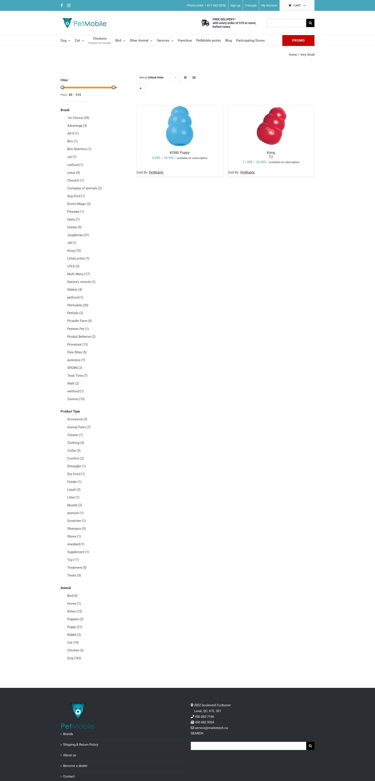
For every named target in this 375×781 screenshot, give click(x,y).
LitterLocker (78, 258)
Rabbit (74, 635)
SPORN (74, 368)
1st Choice (78, 118)
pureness (76, 360)
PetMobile (156, 172)
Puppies (75, 619)
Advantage (77, 126)
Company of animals (84, 188)
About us (69, 755)
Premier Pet (78, 329)
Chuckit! (75, 180)
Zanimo (76, 399)
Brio (72, 141)
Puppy (74, 627)
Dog (74, 658)
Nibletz (74, 290)
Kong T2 (271, 155)
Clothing (75, 443)
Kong (74, 251)
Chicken (75, 650)
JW (71, 243)
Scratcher (76, 521)
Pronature (77, 344)
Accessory (77, 419)
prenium (75, 513)
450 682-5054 (204, 722)
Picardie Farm (79, 321)
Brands (68, 734)
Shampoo (76, 529)
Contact (69, 776)
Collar (74, 451)
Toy (73, 560)
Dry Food (76, 474)
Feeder (74, 482)
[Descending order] (140, 88)
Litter (73, 497)
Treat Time (77, 376)
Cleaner (75, 435)
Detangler (76, 466)
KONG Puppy (180, 153)
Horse (74, 604)
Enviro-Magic (79, 204)
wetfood (75, 391)
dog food (76, 196)
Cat (73, 643)
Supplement (78, 552)
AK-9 (73, 133)
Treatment (77, 568)
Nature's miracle (81, 282)
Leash (74, 490)
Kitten (74, 611)
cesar (73, 173)
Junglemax (78, 235)
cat (71, 157)
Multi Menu (78, 274)
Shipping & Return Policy (80, 745)
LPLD (73, 266)
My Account (269, 5)
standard (75, 544)
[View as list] (194, 77)
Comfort (75, 458)
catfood (75, 165)
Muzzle (74, 505)
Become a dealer (75, 766)
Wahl (73, 383)
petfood (75, 297)
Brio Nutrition (79, 149)
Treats (74, 575)
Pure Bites (77, 352)
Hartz (73, 219)
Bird (72, 596)
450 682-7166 (204, 717)
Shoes (74, 536)
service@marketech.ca (211, 728)
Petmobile (77, 305)
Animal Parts (78, 427)
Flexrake (75, 212)
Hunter (74, 227)
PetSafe (75, 313)
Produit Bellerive (81, 337)
